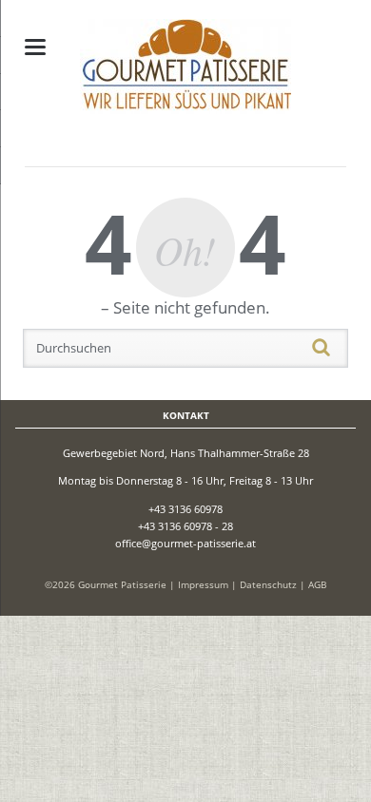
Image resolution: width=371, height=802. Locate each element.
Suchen (342, 348)
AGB (317, 585)
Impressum (203, 585)
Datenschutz (268, 585)
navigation (35, 47)
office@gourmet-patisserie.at (185, 543)
